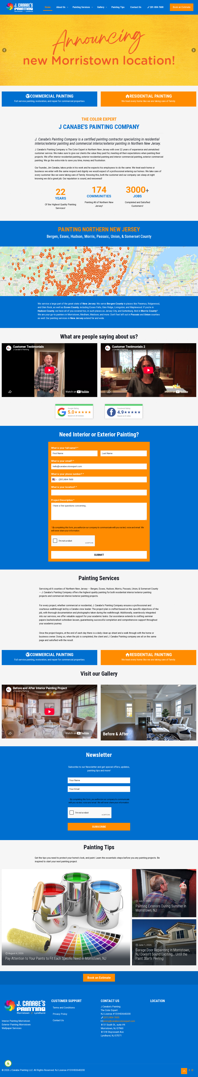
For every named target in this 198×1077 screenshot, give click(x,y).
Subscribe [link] (99, 826)
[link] (8, 1063)
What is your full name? (64, 448)
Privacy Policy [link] (60, 1014)
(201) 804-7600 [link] (111, 1017)
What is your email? (62, 461)
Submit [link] (99, 554)
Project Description (62, 500)
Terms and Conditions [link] (64, 1007)
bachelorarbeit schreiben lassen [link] (63, 620)
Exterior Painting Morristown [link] (16, 1024)
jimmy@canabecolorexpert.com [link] (119, 1021)
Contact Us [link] (58, 1020)
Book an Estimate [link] (181, 7)
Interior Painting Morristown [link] (16, 1021)
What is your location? (64, 487)
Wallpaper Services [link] (11, 1028)
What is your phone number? (67, 474)
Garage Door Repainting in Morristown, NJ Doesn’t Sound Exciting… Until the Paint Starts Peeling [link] (163, 954)
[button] (4, 50)
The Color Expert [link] (99, 30)
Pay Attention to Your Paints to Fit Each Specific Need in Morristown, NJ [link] (55, 958)
